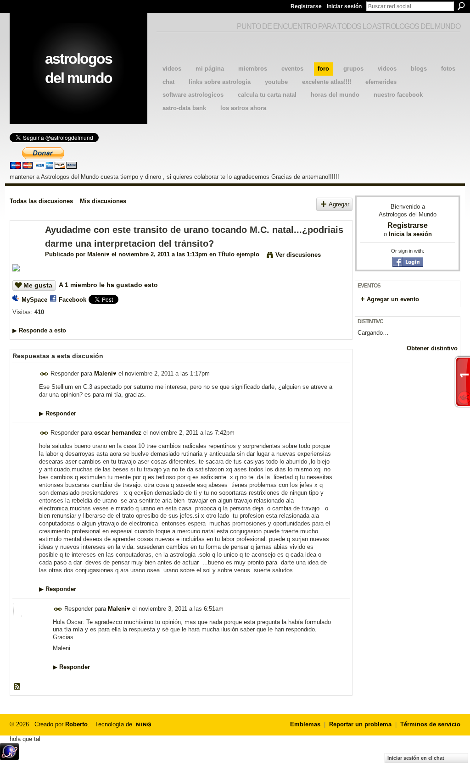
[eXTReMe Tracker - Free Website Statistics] (9, 758)
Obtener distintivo (432, 348)
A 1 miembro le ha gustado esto (108, 284)
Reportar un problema (360, 724)
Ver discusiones (298, 254)
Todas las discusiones (41, 201)
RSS (17, 687)
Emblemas (305, 724)
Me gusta (37, 285)
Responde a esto (39, 330)
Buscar (461, 6)
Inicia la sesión (410, 234)
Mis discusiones (103, 201)
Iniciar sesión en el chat (415, 758)
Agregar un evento (393, 299)
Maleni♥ (98, 254)
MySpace (34, 299)
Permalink (44, 374)
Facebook (72, 299)
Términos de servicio (430, 724)
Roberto (76, 724)
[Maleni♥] (24, 249)
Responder (57, 413)
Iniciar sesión (344, 6)
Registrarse (306, 6)
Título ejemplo (238, 254)
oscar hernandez (117, 432)
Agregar (339, 204)
